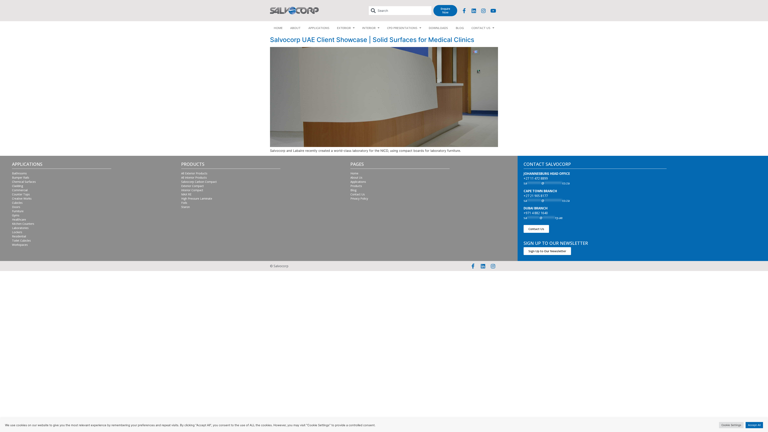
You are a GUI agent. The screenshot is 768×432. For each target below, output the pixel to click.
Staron (185, 207)
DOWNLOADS (438, 28)
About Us (356, 177)
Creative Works (22, 198)
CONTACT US (480, 28)
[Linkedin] (474, 11)
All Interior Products (194, 177)
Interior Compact (192, 190)
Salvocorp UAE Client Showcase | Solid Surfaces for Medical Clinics (372, 40)
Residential (19, 236)
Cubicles (17, 203)
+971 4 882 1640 (536, 213)
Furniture (18, 211)
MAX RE (186, 194)
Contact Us (357, 194)
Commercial (20, 190)
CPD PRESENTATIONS (402, 28)
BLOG (460, 28)
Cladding (17, 186)
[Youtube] (493, 11)
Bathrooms (19, 173)
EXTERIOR (344, 28)
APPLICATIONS (318, 28)
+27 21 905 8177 (536, 196)
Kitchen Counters (23, 224)
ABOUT (295, 28)
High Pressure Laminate (196, 198)
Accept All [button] (754, 425)
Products (356, 186)
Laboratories (20, 228)
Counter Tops (21, 194)
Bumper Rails (20, 177)
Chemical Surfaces (24, 182)
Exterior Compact (192, 186)
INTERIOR (369, 28)
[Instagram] (483, 11)
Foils (184, 203)
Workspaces (20, 245)
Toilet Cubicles (21, 240)
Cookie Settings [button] (731, 425)
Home (354, 173)
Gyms (15, 215)
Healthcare (19, 219)
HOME (278, 28)
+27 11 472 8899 (536, 178)
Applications (358, 182)
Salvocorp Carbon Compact (199, 182)
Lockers (17, 232)
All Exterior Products (194, 173)
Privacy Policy (359, 198)
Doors (16, 207)
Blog (353, 190)
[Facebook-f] (464, 11)
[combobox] (400, 10)
